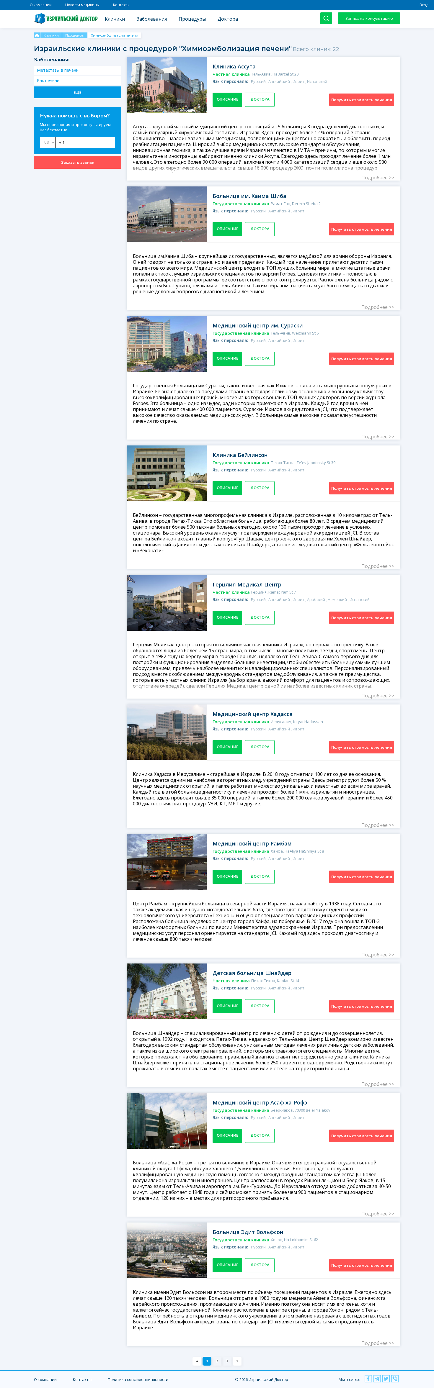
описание (227, 99)
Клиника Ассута (234, 66)
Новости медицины (82, 4)
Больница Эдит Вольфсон (248, 1231)
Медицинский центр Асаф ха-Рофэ (260, 1102)
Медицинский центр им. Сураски (258, 325)
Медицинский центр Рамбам (252, 843)
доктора (260, 99)
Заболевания (152, 19)
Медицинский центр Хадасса (253, 713)
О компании (41, 4)
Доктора (228, 19)
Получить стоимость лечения (361, 99)
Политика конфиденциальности (138, 1379)
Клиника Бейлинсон (240, 454)
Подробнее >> (377, 178)
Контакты (121, 4)
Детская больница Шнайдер (252, 972)
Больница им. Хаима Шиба (249, 195)
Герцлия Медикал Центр (247, 584)
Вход (424, 4)
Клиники (115, 19)
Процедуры (192, 19)
